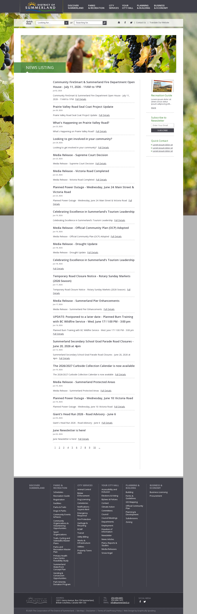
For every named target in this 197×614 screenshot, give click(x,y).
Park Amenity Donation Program (61, 583)
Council (105, 514)
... (99, 447)
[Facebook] (125, 22)
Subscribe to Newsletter (158, 119)
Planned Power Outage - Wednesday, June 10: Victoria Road (93, 398)
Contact (105, 503)
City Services (84, 485)
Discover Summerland (37, 487)
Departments (108, 521)
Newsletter (107, 535)
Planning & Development (132, 513)
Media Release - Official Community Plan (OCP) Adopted (91, 228)
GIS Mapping (132, 502)
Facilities (57, 503)
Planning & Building (132, 487)
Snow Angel (107, 553)
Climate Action (108, 506)
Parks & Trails (59, 507)
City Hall (127, 6)
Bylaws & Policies (110, 499)
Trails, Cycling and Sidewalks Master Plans (61, 541)
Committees (107, 510)
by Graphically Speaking (144, 610)
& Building (143, 6)
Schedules (58, 492)
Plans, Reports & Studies (109, 544)
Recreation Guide (61, 495)
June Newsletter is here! (69, 430)
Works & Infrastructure (83, 541)
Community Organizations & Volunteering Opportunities (60, 524)
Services (114, 6)
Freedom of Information (107, 530)
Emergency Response (82, 514)
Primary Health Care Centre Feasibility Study (60, 558)
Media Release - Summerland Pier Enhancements (86, 301)
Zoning (129, 522)
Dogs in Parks (59, 510)
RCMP (80, 529)
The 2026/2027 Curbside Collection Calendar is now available (94, 366)
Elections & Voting (110, 495)
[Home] (119, 22)
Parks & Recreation (60, 487)
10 (94, 447)
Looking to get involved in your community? (82, 139)
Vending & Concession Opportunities (59, 576)
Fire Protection (84, 519)
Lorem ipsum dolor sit (163, 144)
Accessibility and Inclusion (109, 490)
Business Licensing (158, 492)
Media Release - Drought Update (75, 244)
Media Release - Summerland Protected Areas (84, 382)
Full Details (80, 99)
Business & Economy (156, 487)
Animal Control (84, 489)
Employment (107, 525)
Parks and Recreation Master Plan (62, 549)
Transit (80, 533)
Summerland (76, 6)
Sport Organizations (60, 533)
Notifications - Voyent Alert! (83, 508)
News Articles (108, 539)
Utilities (80, 546)
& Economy (161, 6)
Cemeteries (82, 503)
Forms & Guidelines (131, 497)
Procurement (156, 495)
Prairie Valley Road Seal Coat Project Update (83, 106)
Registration (59, 499)
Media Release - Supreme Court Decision (80, 155)
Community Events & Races (62, 515)
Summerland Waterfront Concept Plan (59, 567)
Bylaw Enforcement (83, 494)
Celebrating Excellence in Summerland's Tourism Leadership (94, 211)
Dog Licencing (83, 499)
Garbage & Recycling (82, 524)
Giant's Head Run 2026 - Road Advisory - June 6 (84, 414)
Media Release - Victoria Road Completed (81, 171)
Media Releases (109, 549)
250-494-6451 (117, 598)
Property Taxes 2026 (84, 551)
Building (129, 492)
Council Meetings (109, 518)
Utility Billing (82, 536)
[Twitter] (131, 22)
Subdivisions (132, 518)
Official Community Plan (134, 507)
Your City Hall (110, 485)
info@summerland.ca (120, 602)
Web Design (129, 610)
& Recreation (96, 6)
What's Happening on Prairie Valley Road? (81, 122)
